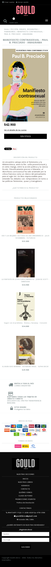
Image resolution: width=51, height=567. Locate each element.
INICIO (25, 479)
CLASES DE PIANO (25, 496)
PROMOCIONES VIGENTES (25, 499)
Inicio (6, 29)
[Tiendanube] (7, 564)
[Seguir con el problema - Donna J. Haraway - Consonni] (25, 306)
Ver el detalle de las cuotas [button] (15, 130)
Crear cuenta (9, 2)
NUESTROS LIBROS (25, 482)
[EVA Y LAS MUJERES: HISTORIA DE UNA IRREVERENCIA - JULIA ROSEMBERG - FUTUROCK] (25, 219)
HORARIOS (25, 485)
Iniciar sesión (23, 2)
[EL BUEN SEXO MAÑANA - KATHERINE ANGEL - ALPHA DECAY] (25, 350)
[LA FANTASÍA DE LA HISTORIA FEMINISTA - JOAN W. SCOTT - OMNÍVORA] (25, 263)
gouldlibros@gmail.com (26, 516)
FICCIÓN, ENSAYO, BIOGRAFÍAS (24, 29)
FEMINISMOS (9, 32)
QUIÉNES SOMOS (25, 492)
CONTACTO (25, 489)
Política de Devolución (25, 503)
